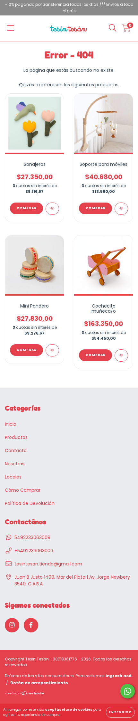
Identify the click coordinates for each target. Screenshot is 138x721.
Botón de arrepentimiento (39, 683)
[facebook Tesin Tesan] (31, 625)
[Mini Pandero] (52, 350)
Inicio (10, 424)
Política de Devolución (30, 503)
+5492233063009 (33, 550)
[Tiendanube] (25, 694)
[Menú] (11, 28)
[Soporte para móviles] (121, 209)
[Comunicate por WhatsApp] (127, 691)
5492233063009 (32, 537)
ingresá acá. (119, 675)
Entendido (120, 712)
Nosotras (14, 463)
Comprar (27, 208)
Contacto (16, 450)
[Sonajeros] (52, 209)
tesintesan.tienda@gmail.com (48, 564)
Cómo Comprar (22, 490)
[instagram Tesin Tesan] (12, 625)
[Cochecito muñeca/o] (121, 355)
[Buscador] (112, 28)
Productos (16, 437)
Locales (13, 477)
